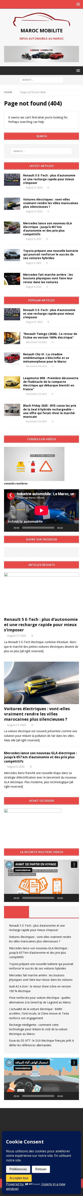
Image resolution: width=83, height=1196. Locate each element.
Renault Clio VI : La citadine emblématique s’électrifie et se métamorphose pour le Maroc (46, 357)
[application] (41, 510)
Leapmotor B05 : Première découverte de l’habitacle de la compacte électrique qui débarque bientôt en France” (50, 383)
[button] (41, 881)
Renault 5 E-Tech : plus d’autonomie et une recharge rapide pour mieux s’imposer (49, 179)
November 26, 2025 (36, 393)
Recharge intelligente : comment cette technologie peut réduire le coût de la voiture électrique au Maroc (38, 1029)
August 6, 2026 (33, 238)
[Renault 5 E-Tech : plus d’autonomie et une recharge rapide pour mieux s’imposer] (12, 180)
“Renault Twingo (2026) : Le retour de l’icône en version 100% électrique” (50, 335)
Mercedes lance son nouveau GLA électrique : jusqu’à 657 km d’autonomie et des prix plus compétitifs (47, 228)
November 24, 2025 (36, 342)
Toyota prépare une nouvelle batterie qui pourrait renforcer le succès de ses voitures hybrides (50, 254)
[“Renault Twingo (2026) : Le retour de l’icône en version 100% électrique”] (12, 338)
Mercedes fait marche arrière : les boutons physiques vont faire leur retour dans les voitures (48, 278)
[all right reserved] (32, 651)
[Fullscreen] (74, 528)
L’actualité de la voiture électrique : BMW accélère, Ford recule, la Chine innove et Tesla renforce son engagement (39, 1013)
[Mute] (67, 528)
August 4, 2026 (33, 286)
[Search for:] (41, 79)
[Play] (9, 528)
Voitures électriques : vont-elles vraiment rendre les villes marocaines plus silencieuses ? (50, 203)
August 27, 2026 (34, 187)
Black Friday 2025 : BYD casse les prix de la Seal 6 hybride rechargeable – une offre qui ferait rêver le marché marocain (49, 411)
